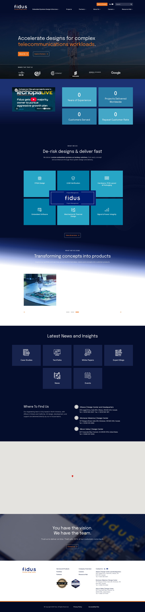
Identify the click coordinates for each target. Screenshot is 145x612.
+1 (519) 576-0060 (88, 423)
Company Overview (85, 569)
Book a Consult (102, 4)
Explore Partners (40, 54)
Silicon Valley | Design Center (91, 429)
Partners (82, 9)
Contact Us (99, 569)
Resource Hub (126, 9)
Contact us (71, 546)
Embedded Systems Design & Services (45, 9)
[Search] (131, 4)
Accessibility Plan (94, 607)
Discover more (38, 187)
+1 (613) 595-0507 (88, 412)
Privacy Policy (78, 607)
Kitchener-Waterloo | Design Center (94, 418)
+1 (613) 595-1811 (103, 412)
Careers (110, 9)
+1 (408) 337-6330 (88, 434)
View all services (71, 235)
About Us (96, 9)
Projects (69, 9)
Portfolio (59, 572)
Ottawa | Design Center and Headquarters (97, 407)
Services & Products (62, 569)
